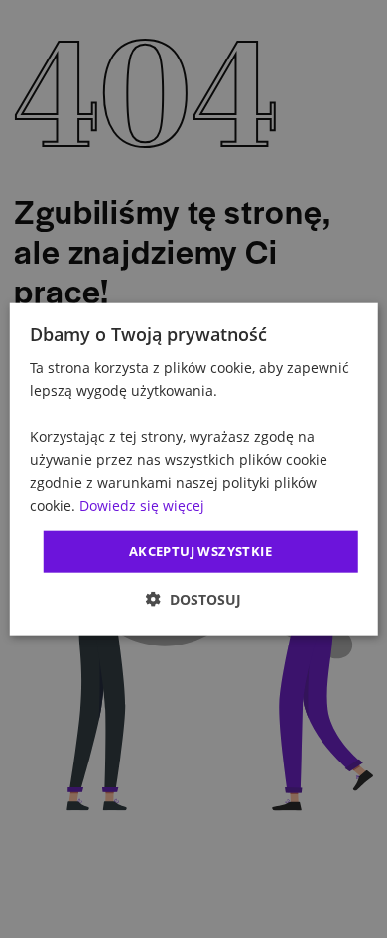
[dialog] (194, 469)
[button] (193, 598)
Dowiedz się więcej (141, 505)
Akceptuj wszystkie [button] (200, 551)
